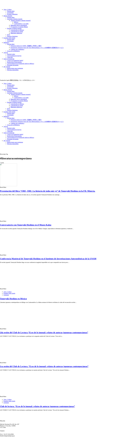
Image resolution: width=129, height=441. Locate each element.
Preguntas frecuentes (12, 65)
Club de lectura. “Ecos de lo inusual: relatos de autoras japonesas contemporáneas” (37, 406)
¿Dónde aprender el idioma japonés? (21, 20)
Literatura (6, 295)
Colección (10, 57)
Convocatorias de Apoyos (14, 55)
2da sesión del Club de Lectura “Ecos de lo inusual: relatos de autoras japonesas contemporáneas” (44, 332)
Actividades (10, 12)
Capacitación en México (17, 30)
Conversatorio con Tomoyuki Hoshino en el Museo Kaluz (25, 225)
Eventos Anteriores (12, 14)
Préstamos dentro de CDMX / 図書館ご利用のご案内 (26, 46)
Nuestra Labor (11, 54)
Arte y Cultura (7, 9)
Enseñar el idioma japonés (14, 28)
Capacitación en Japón (17, 31)
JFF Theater (7, 66)
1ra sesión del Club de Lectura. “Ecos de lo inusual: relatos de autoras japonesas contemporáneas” (44, 366)
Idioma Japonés (8, 16)
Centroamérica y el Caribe (21, 23)
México (16, 22)
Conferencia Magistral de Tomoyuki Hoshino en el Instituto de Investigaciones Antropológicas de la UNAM (48, 259)
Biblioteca (6, 42)
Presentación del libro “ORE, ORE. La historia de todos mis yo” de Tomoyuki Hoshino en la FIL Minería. (47, 191)
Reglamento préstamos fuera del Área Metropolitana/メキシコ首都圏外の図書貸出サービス (37, 47)
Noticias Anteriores (12, 36)
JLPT (8, 34)
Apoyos (6, 52)
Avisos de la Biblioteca (13, 51)
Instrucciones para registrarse (15, 68)
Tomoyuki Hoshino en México (13, 299)
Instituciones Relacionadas (14, 62)
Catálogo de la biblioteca (17, 49)
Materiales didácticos (16, 33)
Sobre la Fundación (9, 59)
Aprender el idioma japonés (14, 19)
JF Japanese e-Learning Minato (19, 27)
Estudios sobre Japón (9, 38)
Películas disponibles (13, 70)
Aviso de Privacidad (5, 439)
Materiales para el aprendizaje (19, 25)
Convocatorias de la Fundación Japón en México (20, 63)
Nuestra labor (10, 11)
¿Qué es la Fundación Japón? (15, 60)
